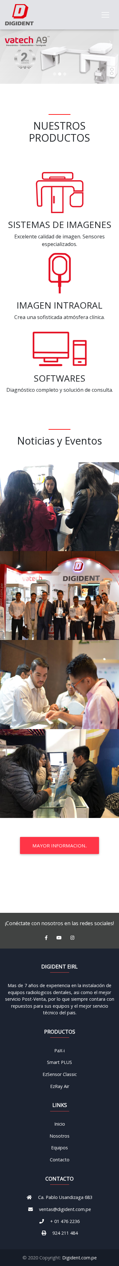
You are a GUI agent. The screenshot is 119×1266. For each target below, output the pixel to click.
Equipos (59, 1148)
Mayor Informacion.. (59, 845)
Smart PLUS (59, 1062)
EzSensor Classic (60, 1074)
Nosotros (59, 1136)
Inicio (59, 1124)
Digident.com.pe (79, 1258)
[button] (9, 42)
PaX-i (59, 1051)
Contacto (59, 1160)
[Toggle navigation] (105, 15)
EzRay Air (59, 1086)
